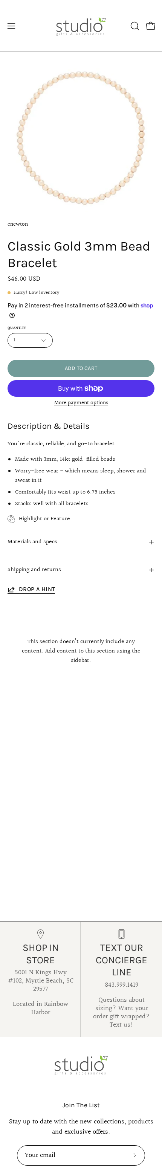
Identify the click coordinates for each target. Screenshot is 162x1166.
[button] (134, 26)
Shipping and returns (34, 570)
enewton (18, 224)
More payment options (81, 403)
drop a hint (37, 589)
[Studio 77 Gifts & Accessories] (81, 26)
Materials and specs (32, 542)
